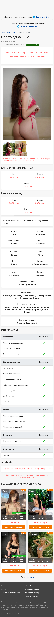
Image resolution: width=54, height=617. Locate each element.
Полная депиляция (27, 284)
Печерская (40, 243)
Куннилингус (8, 368)
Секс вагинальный (11, 354)
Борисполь (26, 307)
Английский (31, 323)
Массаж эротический (12, 427)
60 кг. (14, 264)
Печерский (40, 234)
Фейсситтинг (9, 396)
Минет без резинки (11, 373)
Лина (31, 491)
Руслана (33, 534)
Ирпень (37, 309)
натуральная (41, 264)
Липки (14, 243)
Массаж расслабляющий (14, 421)
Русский (21, 323)
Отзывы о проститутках (10, 593)
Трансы (4, 589)
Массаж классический (13, 416)
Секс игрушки (9, 390)
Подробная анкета (13, 527)
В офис (6, 295)
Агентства (5, 585)
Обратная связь (32, 589)
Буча (7, 309)
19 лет (14, 255)
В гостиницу (26, 298)
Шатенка (40, 275)
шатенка (30, 577)
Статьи (28, 585)
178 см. (40, 255)
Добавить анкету (32, 593)
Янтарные (14, 275)
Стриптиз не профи (12, 441)
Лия (4, 534)
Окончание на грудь (12, 379)
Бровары (44, 307)
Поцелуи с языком (11, 348)
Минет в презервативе (13, 343)
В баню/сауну (29, 295)
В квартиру (16, 295)
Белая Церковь (12, 307)
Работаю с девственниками (15, 385)
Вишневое (16, 309)
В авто (36, 298)
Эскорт (6, 401)
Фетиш (6, 455)
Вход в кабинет (31, 596)
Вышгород (27, 309)
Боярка (35, 307)
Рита (4, 491)
